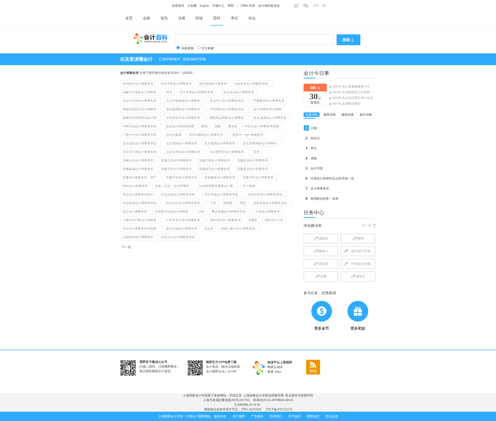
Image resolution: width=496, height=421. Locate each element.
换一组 (366, 225)
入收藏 (192, 5)
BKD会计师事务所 (135, 186)
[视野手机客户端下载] (317, 7)
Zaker (277, 371)
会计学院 (317, 168)
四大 (169, 92)
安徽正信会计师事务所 (176, 160)
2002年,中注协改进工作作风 (351, 92)
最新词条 (329, 114)
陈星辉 (228, 203)
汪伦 (201, 211)
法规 (181, 18)
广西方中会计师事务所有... (140, 135)
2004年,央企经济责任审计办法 (352, 98)
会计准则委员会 (269, 5)
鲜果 (270, 371)
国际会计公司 (274, 220)
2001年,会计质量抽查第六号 (351, 86)
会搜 (146, 18)
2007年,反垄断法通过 (346, 103)
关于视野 (239, 416)
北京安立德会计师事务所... (140, 152)
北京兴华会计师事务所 (238, 92)
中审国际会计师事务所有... (228, 109)
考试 (234, 18)
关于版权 (294, 416)
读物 (314, 158)
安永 (256, 152)
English (204, 5)
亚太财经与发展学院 (299, 395)
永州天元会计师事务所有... (179, 237)
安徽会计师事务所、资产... (140, 177)
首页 (129, 18)
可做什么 (218, 5)
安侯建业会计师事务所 (219, 177)
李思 (243, 203)
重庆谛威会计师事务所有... (230, 211)
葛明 (204, 126)
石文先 (209, 228)
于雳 (213, 203)
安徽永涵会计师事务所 (252, 160)
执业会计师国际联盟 (180, 126)
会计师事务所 (320, 188)
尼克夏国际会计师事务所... (184, 109)
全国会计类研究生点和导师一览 (332, 178)
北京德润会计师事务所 (181, 143)
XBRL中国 (248, 5)
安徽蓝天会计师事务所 (252, 169)
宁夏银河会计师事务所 (268, 101)
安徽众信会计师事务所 (137, 160)
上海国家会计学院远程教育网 (263, 395)
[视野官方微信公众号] (307, 7)
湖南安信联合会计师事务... (140, 109)
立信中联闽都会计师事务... (184, 101)
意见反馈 (332, 416)
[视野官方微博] (298, 7)
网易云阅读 (275, 367)
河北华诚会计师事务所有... (222, 194)
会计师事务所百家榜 (267, 109)
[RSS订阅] (327, 7)
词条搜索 (187, 48)
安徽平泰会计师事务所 (176, 169)
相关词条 (366, 114)
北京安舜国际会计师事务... (261, 143)
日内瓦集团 (174, 135)
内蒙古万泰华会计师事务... (140, 92)
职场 (199, 18)
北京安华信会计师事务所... (184, 152)
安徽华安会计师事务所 (181, 177)
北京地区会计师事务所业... (140, 143)
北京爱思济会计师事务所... (228, 152)
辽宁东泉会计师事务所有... (198, 92)
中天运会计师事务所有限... (263, 126)
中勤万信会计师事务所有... (140, 126)
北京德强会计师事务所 (219, 143)
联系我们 (276, 416)
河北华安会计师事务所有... (266, 194)
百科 (216, 18)
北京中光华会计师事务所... (140, 101)
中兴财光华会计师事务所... (184, 118)
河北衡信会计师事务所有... (140, 203)
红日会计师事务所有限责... (140, 228)
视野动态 (313, 416)
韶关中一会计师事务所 (248, 135)
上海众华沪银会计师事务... (140, 220)
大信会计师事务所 (267, 211)
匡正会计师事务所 (134, 211)
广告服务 (257, 416)
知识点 (315, 138)
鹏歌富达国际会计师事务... (228, 118)
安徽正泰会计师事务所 (214, 160)
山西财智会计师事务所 (137, 237)
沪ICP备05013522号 (279, 409)
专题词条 (311, 114)
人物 (314, 128)
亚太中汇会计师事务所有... (228, 101)
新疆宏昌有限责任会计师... (140, 118)
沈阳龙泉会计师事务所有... (271, 203)
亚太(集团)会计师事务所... (271, 118)
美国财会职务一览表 (324, 198)
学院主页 (235, 395)
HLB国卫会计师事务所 (137, 83)
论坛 (251, 18)
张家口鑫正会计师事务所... (239, 228)
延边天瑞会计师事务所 (181, 228)
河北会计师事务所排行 (137, 194)
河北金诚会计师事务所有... (179, 194)
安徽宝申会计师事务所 (258, 177)
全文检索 (208, 48)
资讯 (164, 18)
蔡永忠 (232, 126)
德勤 (218, 126)
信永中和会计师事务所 (176, 83)
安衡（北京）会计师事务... (173, 186)
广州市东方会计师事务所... (184, 220)
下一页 (126, 247)
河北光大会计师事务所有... (184, 203)
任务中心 (314, 212)
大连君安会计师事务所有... (252, 83)
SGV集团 (249, 186)
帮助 (231, 5)
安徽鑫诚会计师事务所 (137, 169)
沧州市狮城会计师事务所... (207, 135)
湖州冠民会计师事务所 (225, 220)
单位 (314, 148)
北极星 (252, 220)
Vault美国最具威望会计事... (217, 186)
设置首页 (178, 5)
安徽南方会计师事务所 (214, 169)
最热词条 (348, 114)
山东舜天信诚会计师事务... (172, 211)
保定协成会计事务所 (213, 83)
